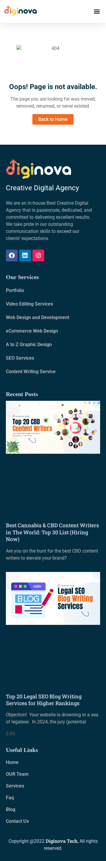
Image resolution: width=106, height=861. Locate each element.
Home (12, 762)
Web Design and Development (37, 317)
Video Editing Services (29, 304)
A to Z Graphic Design (29, 344)
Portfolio (15, 290)
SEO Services (20, 358)
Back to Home (53, 119)
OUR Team (17, 774)
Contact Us (17, 821)
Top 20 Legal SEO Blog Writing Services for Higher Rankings (44, 700)
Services (15, 786)
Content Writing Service (31, 371)
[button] (97, 11)
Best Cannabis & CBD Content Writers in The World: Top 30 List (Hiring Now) (52, 532)
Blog (10, 809)
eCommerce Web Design (32, 331)
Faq (10, 797)
